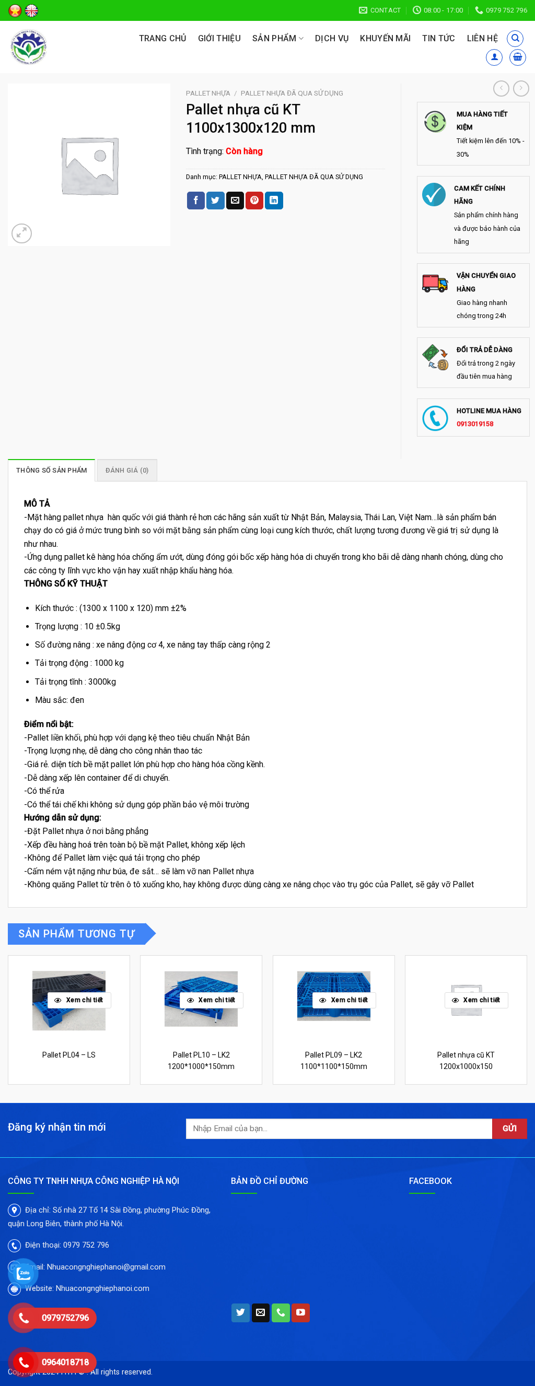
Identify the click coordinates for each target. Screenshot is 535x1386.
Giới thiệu (219, 38)
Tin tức (438, 38)
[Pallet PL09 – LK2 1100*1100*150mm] (333, 999)
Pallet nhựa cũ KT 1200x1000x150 (466, 1061)
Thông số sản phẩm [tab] (51, 470)
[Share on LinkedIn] (274, 200)
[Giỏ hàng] (517, 57)
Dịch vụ (331, 38)
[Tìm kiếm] (515, 38)
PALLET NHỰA (208, 93)
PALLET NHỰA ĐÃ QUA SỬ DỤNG (292, 93)
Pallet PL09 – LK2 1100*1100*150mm (333, 1061)
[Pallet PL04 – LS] (69, 999)
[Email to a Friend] (235, 200)
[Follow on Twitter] (240, 1312)
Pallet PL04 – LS (69, 1055)
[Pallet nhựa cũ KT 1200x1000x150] (466, 999)
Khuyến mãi (385, 38)
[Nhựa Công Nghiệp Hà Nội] (53, 47)
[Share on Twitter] (215, 200)
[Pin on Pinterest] (254, 200)
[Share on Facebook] (196, 200)
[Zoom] (21, 234)
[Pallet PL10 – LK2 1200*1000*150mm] (201, 999)
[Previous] (8, 1028)
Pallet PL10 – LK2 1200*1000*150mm (201, 1061)
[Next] (526, 1028)
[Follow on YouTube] (301, 1312)
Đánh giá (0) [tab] (127, 470)
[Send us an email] (261, 1312)
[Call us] (281, 1312)
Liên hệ (482, 38)
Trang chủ (163, 38)
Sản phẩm (274, 38)
